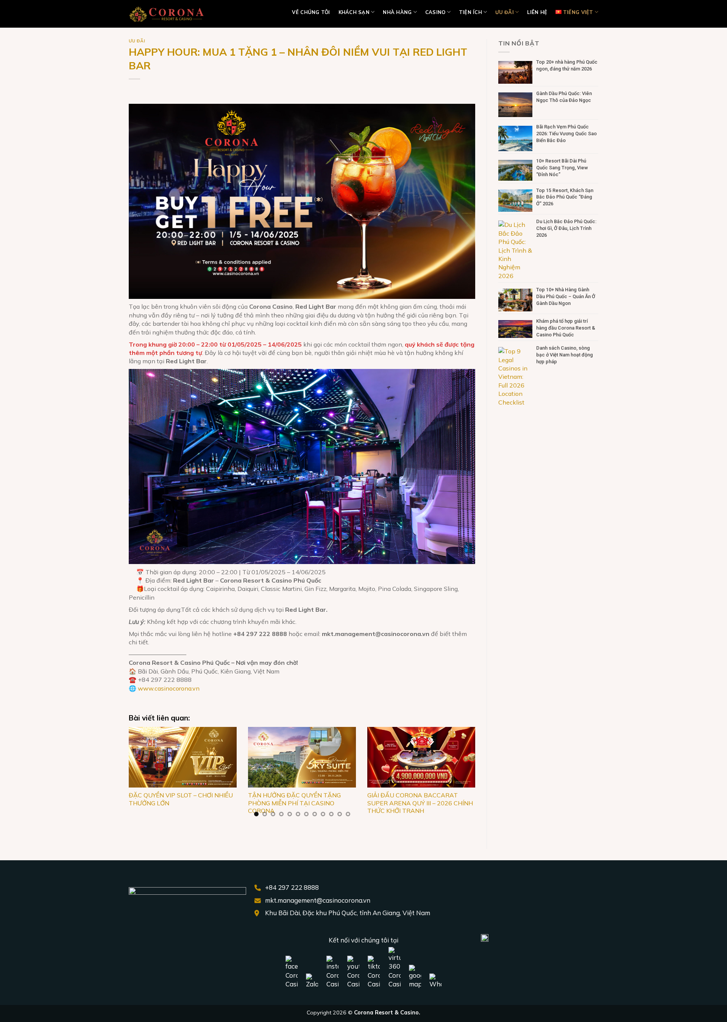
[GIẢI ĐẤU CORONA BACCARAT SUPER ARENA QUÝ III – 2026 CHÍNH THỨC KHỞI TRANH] (421, 757)
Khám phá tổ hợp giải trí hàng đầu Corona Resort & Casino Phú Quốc (565, 328)
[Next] (464, 777)
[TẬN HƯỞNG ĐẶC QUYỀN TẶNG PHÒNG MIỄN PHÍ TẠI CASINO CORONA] (302, 757)
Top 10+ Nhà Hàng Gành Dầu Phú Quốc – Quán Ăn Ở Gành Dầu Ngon (565, 296)
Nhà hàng (397, 12)
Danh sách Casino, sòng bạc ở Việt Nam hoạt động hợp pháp (564, 354)
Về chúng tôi (311, 12)
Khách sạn (354, 12)
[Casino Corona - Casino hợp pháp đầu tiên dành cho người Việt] (166, 14)
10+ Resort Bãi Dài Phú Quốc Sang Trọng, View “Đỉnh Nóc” (562, 167)
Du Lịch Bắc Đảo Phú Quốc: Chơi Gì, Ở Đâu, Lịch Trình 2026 (566, 228)
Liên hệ (537, 12)
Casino (435, 12)
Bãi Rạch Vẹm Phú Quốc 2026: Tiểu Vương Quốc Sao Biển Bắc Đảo (566, 133)
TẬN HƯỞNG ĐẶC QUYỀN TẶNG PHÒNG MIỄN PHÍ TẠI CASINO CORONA (294, 803)
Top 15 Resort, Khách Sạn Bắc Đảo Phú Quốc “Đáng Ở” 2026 (564, 197)
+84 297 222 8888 (292, 887)
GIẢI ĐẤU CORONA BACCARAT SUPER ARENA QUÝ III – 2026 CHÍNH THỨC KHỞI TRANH (420, 803)
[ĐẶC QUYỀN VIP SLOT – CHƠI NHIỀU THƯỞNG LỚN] (183, 757)
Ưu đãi (504, 12)
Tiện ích (470, 12)
